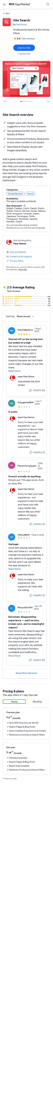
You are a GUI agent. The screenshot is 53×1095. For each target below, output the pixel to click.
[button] (24, 205)
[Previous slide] (5, 101)
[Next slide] (48, 101)
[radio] (14, 702)
